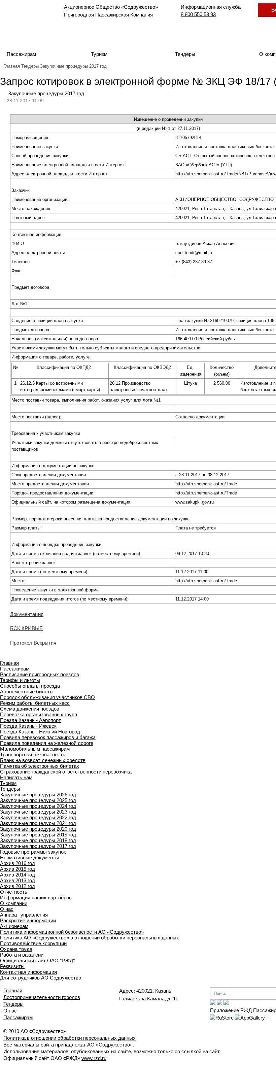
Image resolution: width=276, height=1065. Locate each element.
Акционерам (14, 926)
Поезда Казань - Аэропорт (30, 720)
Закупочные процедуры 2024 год (38, 806)
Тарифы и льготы (20, 680)
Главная (11, 66)
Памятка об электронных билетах (39, 766)
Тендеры (185, 54)
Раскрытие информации (28, 920)
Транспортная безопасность (32, 754)
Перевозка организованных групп (38, 714)
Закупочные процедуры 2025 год (38, 800)
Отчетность (13, 892)
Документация (26, 614)
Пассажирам (21, 54)
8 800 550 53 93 (198, 14)
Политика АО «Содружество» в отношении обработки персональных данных (89, 937)
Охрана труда (16, 949)
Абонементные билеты (27, 691)
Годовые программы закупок (33, 852)
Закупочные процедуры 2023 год (38, 812)
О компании (13, 903)
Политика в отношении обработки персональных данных (69, 1038)
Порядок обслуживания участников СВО (47, 697)
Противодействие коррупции (33, 943)
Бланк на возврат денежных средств (42, 760)
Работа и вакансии (21, 955)
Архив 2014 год (17, 875)
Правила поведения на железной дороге (46, 743)
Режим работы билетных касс (35, 703)
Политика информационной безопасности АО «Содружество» (72, 932)
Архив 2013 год (17, 880)
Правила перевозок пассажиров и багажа (48, 737)
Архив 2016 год (17, 863)
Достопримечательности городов (41, 997)
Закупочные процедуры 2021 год (38, 823)
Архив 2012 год (17, 886)
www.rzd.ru (93, 1058)
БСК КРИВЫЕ (26, 628)
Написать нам (16, 777)
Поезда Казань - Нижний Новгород (40, 731)
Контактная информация (28, 972)
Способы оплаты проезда (30, 686)
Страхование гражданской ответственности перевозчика (66, 772)
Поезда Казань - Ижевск (28, 726)
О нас (6, 909)
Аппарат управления (24, 915)
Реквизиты (12, 966)
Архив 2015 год (17, 869)
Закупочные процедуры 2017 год (73, 66)
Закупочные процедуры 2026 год (38, 794)
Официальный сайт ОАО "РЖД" (37, 960)
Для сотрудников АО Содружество (40, 978)
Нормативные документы (29, 857)
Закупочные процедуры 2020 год (38, 829)
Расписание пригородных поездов (39, 674)
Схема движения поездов (29, 709)
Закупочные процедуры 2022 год (38, 817)
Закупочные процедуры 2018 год (38, 840)
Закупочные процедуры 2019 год (38, 834)
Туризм (99, 54)
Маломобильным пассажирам (35, 749)
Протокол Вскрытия (33, 643)
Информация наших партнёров (36, 897)
